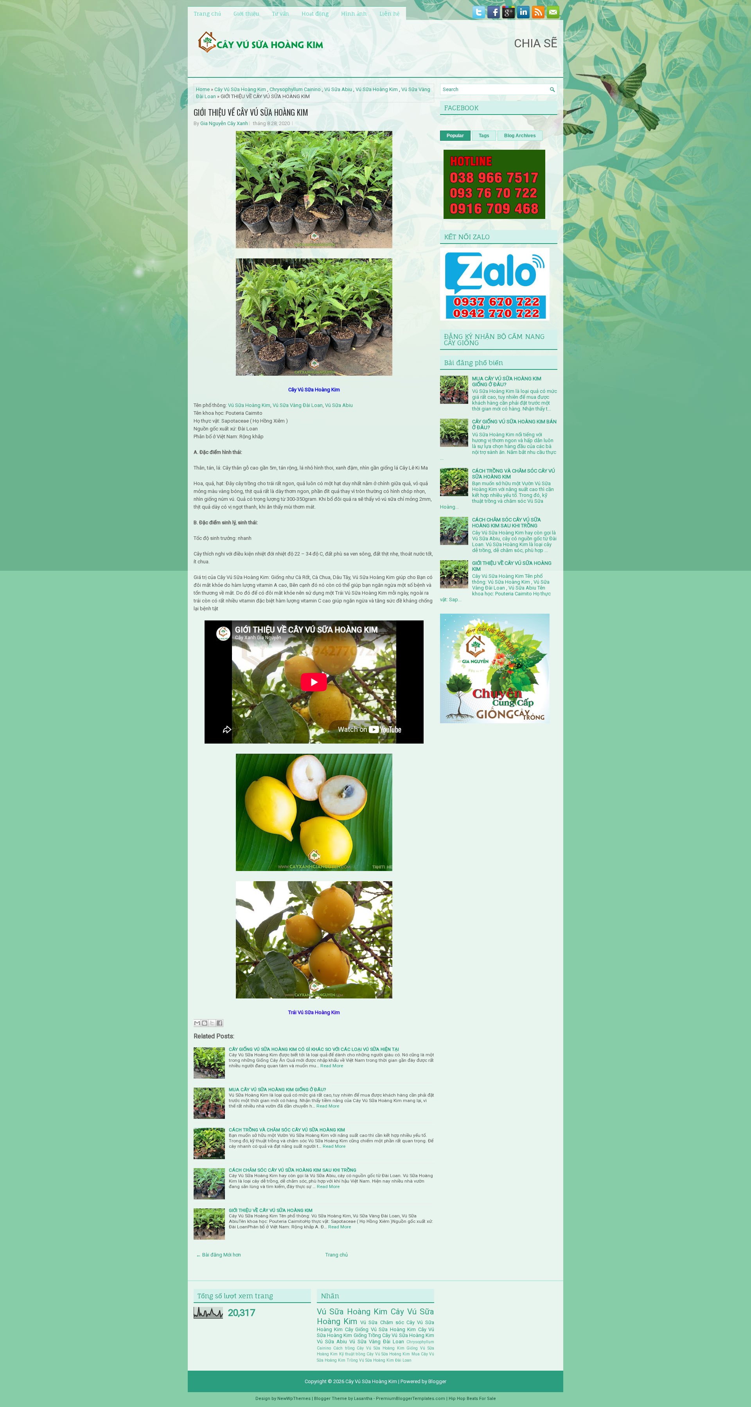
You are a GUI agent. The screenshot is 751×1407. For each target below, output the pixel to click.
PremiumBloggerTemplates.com (410, 1398)
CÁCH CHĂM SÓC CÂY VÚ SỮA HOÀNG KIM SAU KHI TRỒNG (292, 1170)
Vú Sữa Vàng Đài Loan (298, 405)
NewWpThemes (294, 1398)
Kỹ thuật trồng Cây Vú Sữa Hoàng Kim (374, 1354)
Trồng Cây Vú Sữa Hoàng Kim (401, 1335)
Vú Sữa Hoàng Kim (377, 89)
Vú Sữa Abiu (338, 89)
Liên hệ (389, 13)
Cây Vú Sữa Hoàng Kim (240, 89)
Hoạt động (315, 13)
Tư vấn (280, 13)
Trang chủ (207, 13)
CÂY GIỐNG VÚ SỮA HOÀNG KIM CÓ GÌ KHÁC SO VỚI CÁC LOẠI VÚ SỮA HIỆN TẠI (314, 1049)
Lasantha (363, 1398)
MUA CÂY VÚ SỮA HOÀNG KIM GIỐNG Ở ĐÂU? (277, 1089)
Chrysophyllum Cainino (295, 89)
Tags (484, 135)
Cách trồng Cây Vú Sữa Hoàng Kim (368, 1348)
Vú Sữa (368, 1322)
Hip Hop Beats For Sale (472, 1398)
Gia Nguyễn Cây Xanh (224, 123)
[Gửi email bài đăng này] (197, 1023)
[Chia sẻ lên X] (212, 1023)
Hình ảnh (354, 13)
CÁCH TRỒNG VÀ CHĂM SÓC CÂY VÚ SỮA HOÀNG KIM (287, 1130)
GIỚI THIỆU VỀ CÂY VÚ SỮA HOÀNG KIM (251, 112)
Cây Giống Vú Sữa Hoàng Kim (380, 1329)
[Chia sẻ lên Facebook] (219, 1023)
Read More (331, 1065)
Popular (455, 135)
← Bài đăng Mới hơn (218, 1255)
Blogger (437, 1381)
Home (203, 89)
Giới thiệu (246, 13)
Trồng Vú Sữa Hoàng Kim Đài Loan (379, 1360)
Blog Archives (520, 135)
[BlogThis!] (204, 1023)
